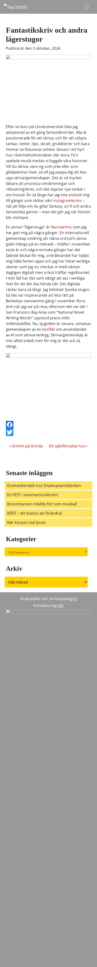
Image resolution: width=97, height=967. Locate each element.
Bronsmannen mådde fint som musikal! (42, 504)
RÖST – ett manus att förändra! (36, 513)
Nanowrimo (61, 227)
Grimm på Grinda (27, 446)
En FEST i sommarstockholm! (32, 494)
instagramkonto (67, 200)
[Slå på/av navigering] (86, 7)
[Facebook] (48, 424)
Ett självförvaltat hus (67, 446)
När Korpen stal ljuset (26, 522)
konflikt (48, 329)
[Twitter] (48, 432)
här (61, 605)
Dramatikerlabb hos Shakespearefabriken (44, 485)
